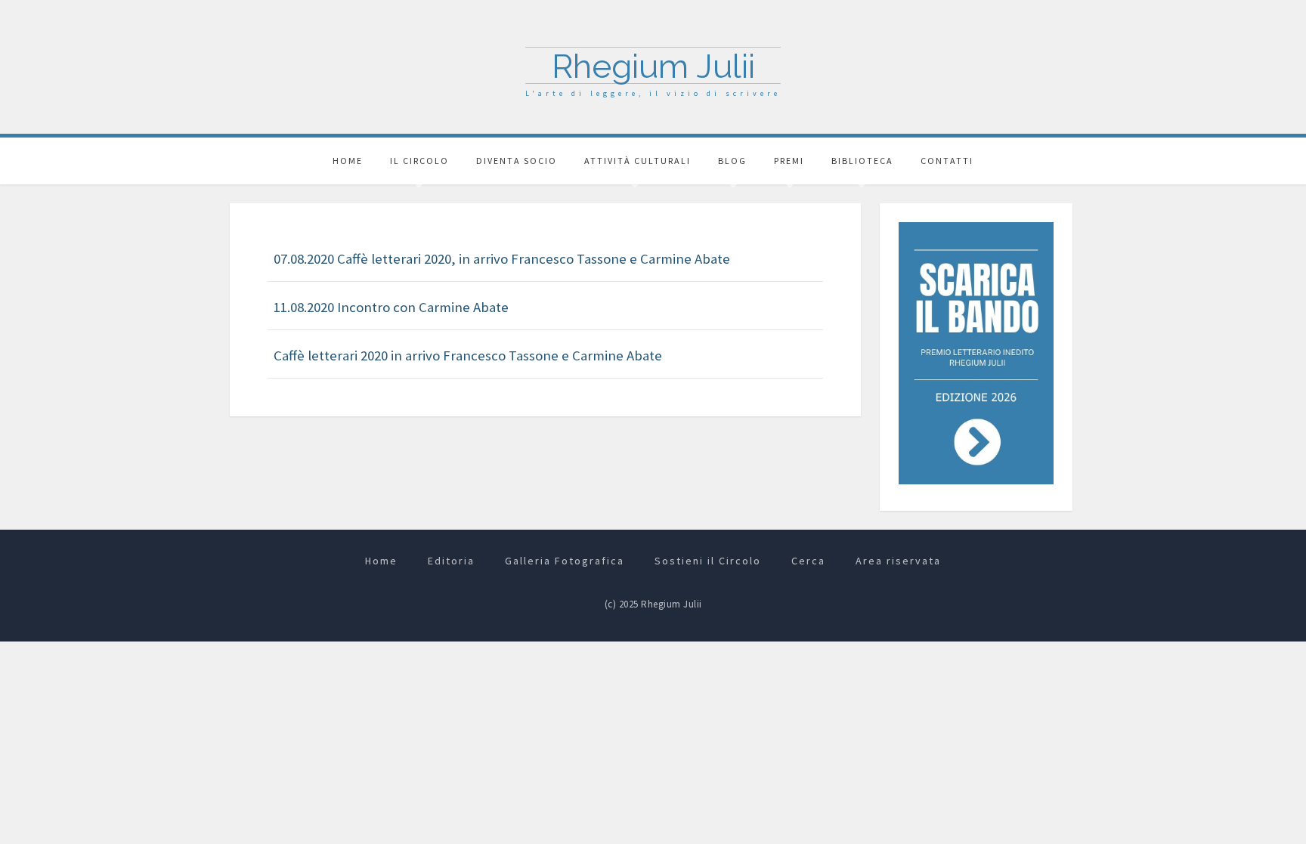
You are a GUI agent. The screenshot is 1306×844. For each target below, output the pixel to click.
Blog (732, 160)
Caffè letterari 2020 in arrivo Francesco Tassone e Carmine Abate (468, 355)
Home (348, 160)
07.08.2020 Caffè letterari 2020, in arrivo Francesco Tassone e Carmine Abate (502, 258)
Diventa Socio (516, 160)
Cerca (808, 560)
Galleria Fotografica (564, 560)
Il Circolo (419, 160)
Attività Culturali (637, 160)
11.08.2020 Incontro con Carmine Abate (391, 307)
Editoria (451, 560)
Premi (789, 160)
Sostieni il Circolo (708, 560)
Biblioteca (862, 160)
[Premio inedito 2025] (976, 352)
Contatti (947, 160)
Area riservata (898, 560)
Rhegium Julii (653, 66)
